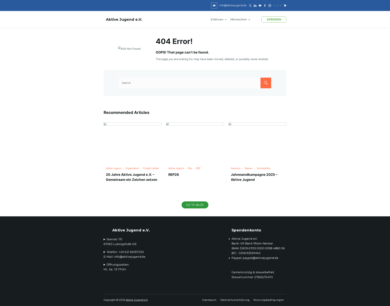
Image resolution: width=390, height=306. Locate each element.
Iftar (190, 168)
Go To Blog (195, 205)
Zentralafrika (263, 168)
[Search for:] (195, 82)
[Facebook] (265, 5)
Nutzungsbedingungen (269, 300)
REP (198, 168)
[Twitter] (250, 5)
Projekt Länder (151, 168)
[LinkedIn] (255, 5)
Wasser (249, 168)
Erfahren (217, 19)
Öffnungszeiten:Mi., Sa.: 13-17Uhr (116, 267)
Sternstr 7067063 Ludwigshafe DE (120, 242)
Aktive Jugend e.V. (124, 19)
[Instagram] (269, 5)
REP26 (173, 175)
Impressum (209, 300)
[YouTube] (260, 5)
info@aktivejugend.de (233, 5)
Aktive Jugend (113, 168)
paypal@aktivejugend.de (260, 258)
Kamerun (236, 168)
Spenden (274, 19)
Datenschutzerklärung (235, 300)
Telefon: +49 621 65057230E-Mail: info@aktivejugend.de (124, 254)
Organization (132, 168)
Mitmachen (238, 19)
